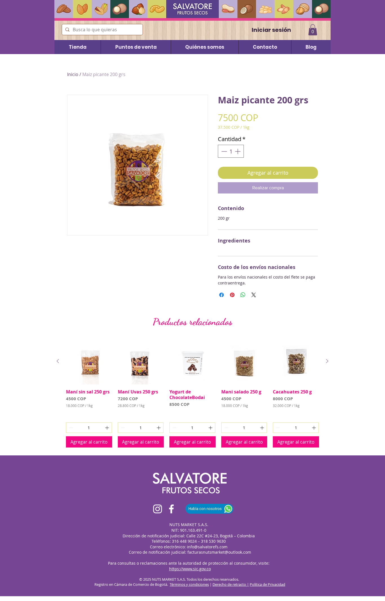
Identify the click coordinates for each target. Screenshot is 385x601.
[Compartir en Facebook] (221, 294)
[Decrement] (223, 151)
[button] (312, 29)
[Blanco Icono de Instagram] (157, 509)
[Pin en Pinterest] (232, 294)
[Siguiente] (327, 361)
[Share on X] (253, 294)
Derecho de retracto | (231, 584)
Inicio (72, 74)
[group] (192, 393)
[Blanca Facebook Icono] (171, 509)
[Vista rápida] (89, 361)
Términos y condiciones (189, 584)
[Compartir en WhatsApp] (243, 294)
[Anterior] (57, 361)
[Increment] (238, 151)
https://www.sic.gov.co (190, 568)
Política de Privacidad (267, 584)
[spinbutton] (230, 151)
